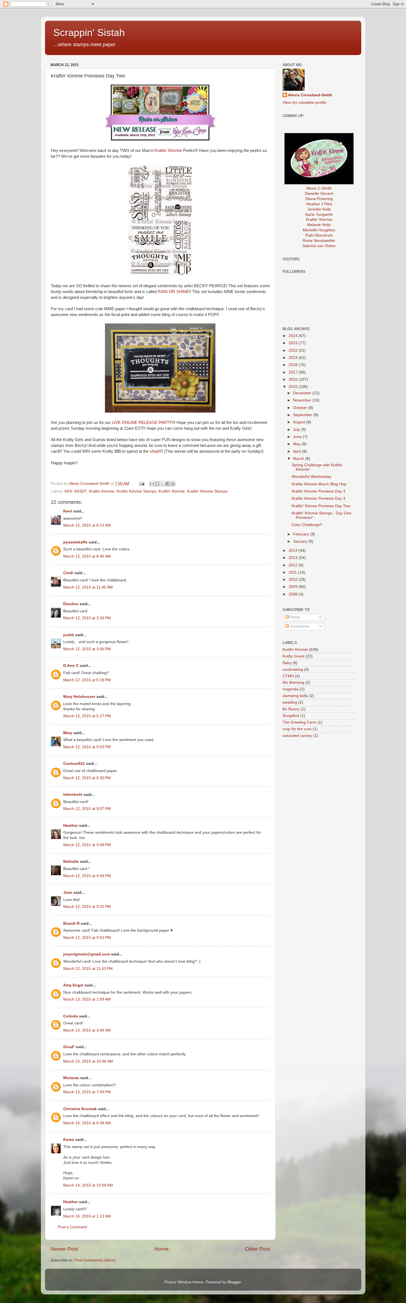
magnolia (291, 689)
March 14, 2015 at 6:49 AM (87, 1123)
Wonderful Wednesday (311, 477)
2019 (294, 358)
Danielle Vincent (319, 193)
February (301, 534)
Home (161, 1249)
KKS (68, 491)
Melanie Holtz (319, 225)
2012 (294, 565)
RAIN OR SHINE (173, 291)
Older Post (257, 1249)
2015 (294, 387)
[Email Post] (142, 483)
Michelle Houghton (319, 230)
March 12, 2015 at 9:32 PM (87, 907)
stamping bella (295, 696)
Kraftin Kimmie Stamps (136, 491)
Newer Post (64, 1249)
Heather (70, 825)
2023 (294, 343)
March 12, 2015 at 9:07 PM (87, 809)
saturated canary (297, 736)
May (297, 444)
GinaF (69, 1047)
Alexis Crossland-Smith (310, 95)
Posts (294, 617)
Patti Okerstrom (319, 235)
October (300, 408)
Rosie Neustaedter (319, 241)
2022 (294, 350)
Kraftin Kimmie (101, 491)
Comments (299, 626)
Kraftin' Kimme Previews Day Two (321, 506)
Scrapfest (291, 716)
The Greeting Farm (299, 722)
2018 (294, 365)
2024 (294, 336)
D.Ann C (71, 666)
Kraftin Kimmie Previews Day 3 (318, 498)
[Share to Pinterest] (173, 483)
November (302, 400)
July (297, 430)
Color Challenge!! (307, 525)
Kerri (67, 511)
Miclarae (71, 1078)
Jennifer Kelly (319, 209)
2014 (294, 550)
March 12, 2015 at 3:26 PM (87, 618)
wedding (290, 702)
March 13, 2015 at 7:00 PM (87, 1092)
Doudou (70, 604)
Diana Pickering (319, 199)
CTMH (288, 676)
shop (154, 451)
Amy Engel (73, 985)
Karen (68, 1140)
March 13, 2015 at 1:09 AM (87, 999)
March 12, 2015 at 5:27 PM (87, 716)
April (297, 451)
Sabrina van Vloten (319, 246)
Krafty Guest (293, 656)
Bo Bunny (291, 709)
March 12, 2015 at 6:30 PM (87, 778)
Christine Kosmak (80, 1109)
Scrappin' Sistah (89, 32)
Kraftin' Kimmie (168, 150)
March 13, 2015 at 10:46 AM (88, 1061)
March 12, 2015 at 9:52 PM (87, 938)
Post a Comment (72, 1227)
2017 (294, 372)
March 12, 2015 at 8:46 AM (87, 556)
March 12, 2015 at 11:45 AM (88, 587)
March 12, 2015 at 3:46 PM (87, 649)
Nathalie (71, 861)
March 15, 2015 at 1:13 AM (87, 1216)
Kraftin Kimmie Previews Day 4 (318, 491)
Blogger (234, 1282)
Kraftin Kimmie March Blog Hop (319, 484)
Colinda (70, 1016)
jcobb (68, 635)
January (300, 541)
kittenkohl (72, 794)
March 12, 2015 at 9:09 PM (87, 876)
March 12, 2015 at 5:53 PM (87, 747)
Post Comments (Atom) (95, 1260)
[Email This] (152, 483)
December (302, 393)
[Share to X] (162, 483)
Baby (287, 663)
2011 (293, 572)
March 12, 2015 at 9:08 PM (87, 845)
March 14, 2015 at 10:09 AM (88, 1185)
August (299, 422)
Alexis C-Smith (319, 188)
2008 (294, 594)
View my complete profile (304, 102)
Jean (67, 892)
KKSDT (80, 491)
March (299, 459)
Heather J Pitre (319, 204)
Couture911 (74, 763)
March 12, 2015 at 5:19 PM (87, 680)
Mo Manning (293, 682)
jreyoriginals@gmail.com (86, 954)
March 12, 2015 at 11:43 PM (88, 969)
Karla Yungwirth (319, 215)
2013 (294, 558)
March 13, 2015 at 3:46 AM (87, 1030)
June (298, 437)
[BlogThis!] (157, 483)
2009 (294, 587)
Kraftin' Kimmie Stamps (207, 491)
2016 (294, 379)
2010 (294, 579)
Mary (67, 733)
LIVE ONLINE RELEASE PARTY (142, 422)
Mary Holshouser (79, 697)
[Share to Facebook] (167, 483)
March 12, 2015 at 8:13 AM (87, 525)
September (303, 415)
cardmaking (293, 669)
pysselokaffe (75, 542)
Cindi (68, 573)
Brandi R (71, 923)
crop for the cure (297, 729)
